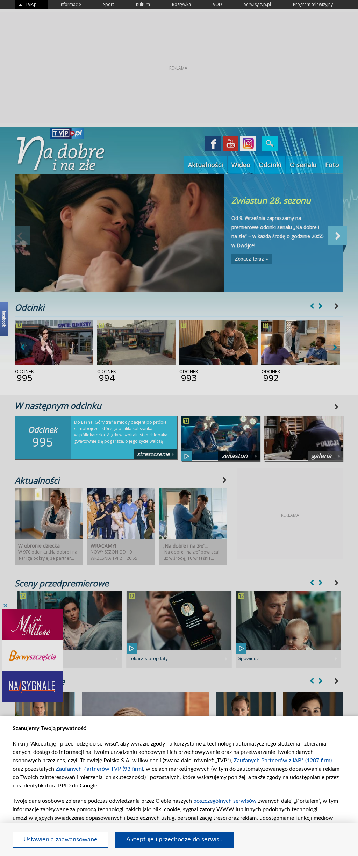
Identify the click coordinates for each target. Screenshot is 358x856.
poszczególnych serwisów (225, 801)
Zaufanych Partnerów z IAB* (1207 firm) (283, 760)
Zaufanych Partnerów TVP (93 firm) (99, 769)
